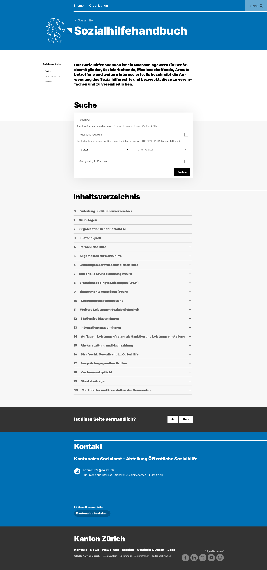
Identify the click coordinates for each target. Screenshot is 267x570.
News (94, 550)
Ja (172, 419)
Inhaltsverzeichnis (53, 76)
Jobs (171, 550)
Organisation (98, 5)
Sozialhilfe (85, 20)
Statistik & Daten (150, 550)
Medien (128, 550)
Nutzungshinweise (161, 556)
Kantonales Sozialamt (92, 513)
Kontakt (48, 82)
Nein (186, 419)
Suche (48, 71)
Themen (79, 5)
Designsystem (110, 556)
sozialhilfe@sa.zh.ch (98, 470)
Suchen (182, 172)
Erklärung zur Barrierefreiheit (134, 556)
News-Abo (110, 550)
